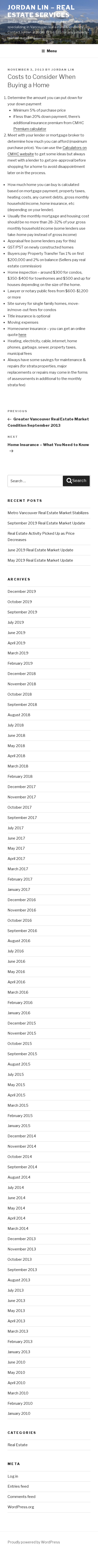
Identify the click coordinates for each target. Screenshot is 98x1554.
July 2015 (16, 1074)
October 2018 (20, 694)
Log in (13, 1476)
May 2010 (16, 1372)
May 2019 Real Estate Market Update (40, 560)
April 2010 (16, 1383)
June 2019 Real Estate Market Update (40, 550)
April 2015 (16, 1095)
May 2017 (16, 848)
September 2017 (22, 817)
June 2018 (16, 735)
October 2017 (20, 807)
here (22, 334)
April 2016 (16, 982)
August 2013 (19, 1280)
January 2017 (19, 889)
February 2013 (20, 1341)
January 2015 (19, 1126)
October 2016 (20, 920)
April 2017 (16, 858)
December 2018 (22, 673)
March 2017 (18, 869)
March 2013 (18, 1331)
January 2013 (19, 1352)
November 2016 (22, 910)
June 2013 (16, 1300)
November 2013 (22, 1249)
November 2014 (22, 1146)
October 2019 (20, 602)
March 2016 (18, 992)
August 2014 (19, 1177)
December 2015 (22, 1023)
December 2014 (22, 1136)
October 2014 (20, 1156)
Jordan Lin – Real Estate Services (41, 11)
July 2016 (16, 951)
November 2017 (22, 797)
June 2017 (16, 838)
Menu (52, 51)
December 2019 (22, 591)
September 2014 (22, 1167)
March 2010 (18, 1393)
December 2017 (22, 787)
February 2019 (20, 663)
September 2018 (22, 704)
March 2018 (18, 766)
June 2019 (16, 632)
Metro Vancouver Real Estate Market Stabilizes (48, 513)
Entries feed (18, 1486)
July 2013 (16, 1290)
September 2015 (22, 1054)
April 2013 (16, 1321)
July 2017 (16, 828)
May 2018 (16, 746)
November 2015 (22, 1033)
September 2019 (22, 612)
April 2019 (16, 643)
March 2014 (18, 1228)
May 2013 (16, 1310)
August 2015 (19, 1064)
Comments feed (21, 1496)
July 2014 (16, 1187)
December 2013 (22, 1239)
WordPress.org (21, 1507)
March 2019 (18, 653)
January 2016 (19, 1013)
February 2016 (20, 1002)
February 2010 (20, 1403)
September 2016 (22, 931)
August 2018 (19, 715)
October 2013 (20, 1259)
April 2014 (16, 1218)
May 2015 (16, 1085)
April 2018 (16, 756)
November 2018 (22, 684)
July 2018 (16, 725)
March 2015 (18, 1105)
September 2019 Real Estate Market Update (46, 523)
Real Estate (18, 1445)
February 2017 (20, 879)
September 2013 (22, 1270)
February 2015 (20, 1115)
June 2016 (16, 961)
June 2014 (16, 1198)
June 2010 (16, 1362)
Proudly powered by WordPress (34, 1542)
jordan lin (63, 69)
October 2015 (20, 1043)
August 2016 (19, 941)
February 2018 (20, 776)
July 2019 (16, 622)
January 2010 (19, 1413)
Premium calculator (29, 129)
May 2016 (16, 971)
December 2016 (22, 900)
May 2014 (16, 1208)
